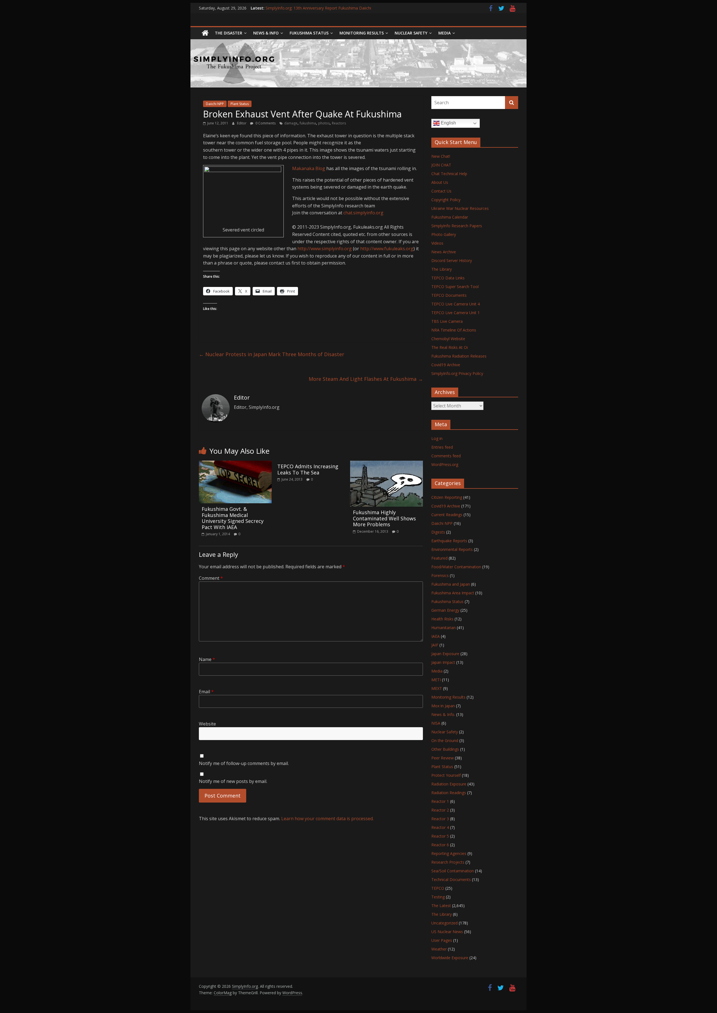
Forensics (440, 575)
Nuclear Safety (411, 33)
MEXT (436, 688)
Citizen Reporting (446, 497)
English (448, 122)
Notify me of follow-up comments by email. (244, 763)
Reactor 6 (440, 844)
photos (324, 123)
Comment (211, 578)
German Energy (445, 610)
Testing (438, 897)
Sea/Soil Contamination (452, 870)
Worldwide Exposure (449, 957)
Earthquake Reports (449, 540)
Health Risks (442, 619)
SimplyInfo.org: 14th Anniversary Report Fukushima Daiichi (318, 8)
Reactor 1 (440, 801)
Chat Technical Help (449, 173)
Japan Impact (443, 662)
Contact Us (441, 191)
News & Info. (443, 714)
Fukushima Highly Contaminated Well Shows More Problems (384, 518)
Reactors (339, 123)
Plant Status (240, 103)
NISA (435, 723)
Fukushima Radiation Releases (458, 356)
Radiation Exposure (448, 784)
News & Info (266, 33)
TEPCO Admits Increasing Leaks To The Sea (307, 469)
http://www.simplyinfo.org (324, 248)
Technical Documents (451, 879)
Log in (437, 438)
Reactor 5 (440, 836)
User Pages (441, 940)
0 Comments (265, 123)
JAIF (434, 645)
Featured (439, 558)
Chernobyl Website (448, 338)
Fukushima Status (309, 33)
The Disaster (228, 33)
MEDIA (444, 33)
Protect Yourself (446, 775)
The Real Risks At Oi (449, 347)
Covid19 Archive (445, 364)
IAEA (435, 636)
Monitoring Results (361, 33)
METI (436, 679)
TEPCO (437, 888)
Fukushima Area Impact (452, 592)
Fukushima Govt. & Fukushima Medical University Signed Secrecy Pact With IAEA (233, 518)
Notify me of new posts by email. (233, 781)
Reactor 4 (440, 827)
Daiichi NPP (215, 103)
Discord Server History (451, 260)
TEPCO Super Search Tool (455, 286)
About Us (439, 182)
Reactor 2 (440, 810)
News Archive (443, 251)
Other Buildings (445, 749)
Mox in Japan (443, 705)
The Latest (441, 905)
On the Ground (444, 740)
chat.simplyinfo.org (363, 213)
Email (206, 692)
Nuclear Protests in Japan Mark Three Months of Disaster (271, 354)
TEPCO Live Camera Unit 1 (455, 312)
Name (207, 659)
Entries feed (442, 447)
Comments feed (446, 455)
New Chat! (440, 156)
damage (290, 123)
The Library (441, 269)
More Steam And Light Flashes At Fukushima (366, 378)
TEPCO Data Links (448, 278)
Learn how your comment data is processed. (327, 818)
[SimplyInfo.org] (205, 33)
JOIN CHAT (441, 165)
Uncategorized (444, 923)
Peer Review (442, 758)
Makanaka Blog (308, 168)
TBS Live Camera (447, 321)
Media (437, 671)
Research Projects (447, 862)
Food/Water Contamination (456, 566)
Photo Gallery (443, 234)
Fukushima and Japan (450, 584)
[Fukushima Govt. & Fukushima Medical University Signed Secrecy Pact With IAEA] (235, 464)
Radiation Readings (448, 792)
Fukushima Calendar (449, 217)
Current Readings (446, 514)
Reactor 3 (440, 818)
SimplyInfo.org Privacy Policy (457, 373)
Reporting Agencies (448, 853)
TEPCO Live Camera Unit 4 (455, 304)
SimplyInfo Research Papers (456, 225)
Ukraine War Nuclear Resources (460, 208)
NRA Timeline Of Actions (453, 330)
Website (207, 724)
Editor (242, 123)
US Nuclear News (447, 931)
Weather (439, 949)
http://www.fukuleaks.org (386, 248)
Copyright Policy (445, 199)
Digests (438, 532)
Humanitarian (443, 627)
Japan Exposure (445, 653)
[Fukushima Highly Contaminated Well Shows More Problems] (386, 464)
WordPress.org (444, 464)
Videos (437, 243)
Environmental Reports (452, 549)
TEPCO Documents (449, 295)
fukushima (308, 123)
